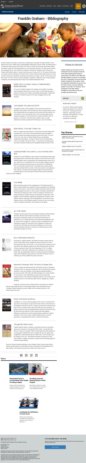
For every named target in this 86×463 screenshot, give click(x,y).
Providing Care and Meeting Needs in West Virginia (72, 142)
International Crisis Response (17, 373)
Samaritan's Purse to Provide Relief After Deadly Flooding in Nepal (72, 137)
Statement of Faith (24, 451)
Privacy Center (15, 451)
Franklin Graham (7, 12)
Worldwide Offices (20, 452)
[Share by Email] (31, 356)
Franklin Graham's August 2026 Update (71, 146)
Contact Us (27, 452)
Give (80, 126)
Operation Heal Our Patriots (27, 407)
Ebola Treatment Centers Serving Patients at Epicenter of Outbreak (73, 150)
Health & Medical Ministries (37, 373)
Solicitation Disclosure (6, 451)
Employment (4, 452)
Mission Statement (33, 451)
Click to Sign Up (55, 447)
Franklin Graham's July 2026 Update (71, 154)
